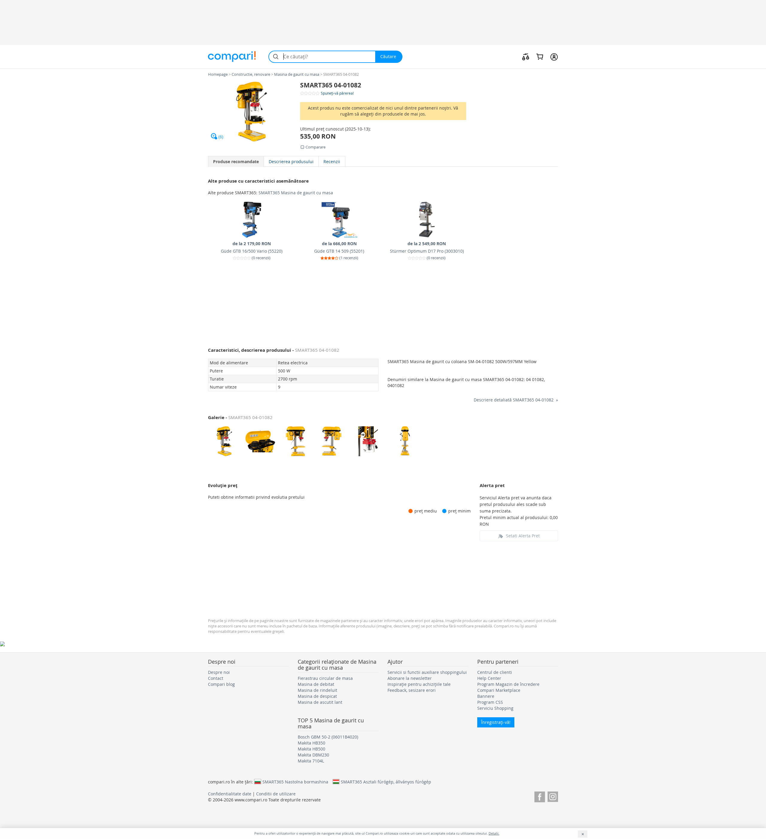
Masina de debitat (316, 684)
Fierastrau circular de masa (325, 678)
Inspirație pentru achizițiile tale (419, 684)
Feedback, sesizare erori (411, 690)
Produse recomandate (236, 161)
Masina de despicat (317, 696)
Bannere (485, 696)
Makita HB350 (311, 743)
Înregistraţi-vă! (495, 722)
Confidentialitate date (229, 794)
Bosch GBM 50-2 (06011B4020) (328, 737)
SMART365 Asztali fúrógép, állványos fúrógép (386, 781)
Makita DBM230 (313, 755)
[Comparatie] (525, 56)
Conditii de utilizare (276, 794)
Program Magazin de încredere (508, 684)
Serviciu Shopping (495, 708)
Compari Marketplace (498, 690)
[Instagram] (553, 796)
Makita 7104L (311, 761)
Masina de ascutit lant (320, 702)
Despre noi (219, 672)
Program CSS (490, 702)
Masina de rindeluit (317, 690)
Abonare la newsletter (409, 678)
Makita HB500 (311, 749)
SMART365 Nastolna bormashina (295, 781)
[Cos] (539, 56)
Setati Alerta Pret (523, 536)
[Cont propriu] (554, 56)
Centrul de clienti (494, 672)
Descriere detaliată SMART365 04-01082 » (516, 400)
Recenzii (331, 161)
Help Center (489, 678)
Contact (215, 678)
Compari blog (221, 684)
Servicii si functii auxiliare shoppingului (427, 672)
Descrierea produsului (291, 161)
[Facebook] (539, 796)
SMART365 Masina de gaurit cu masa (296, 192)
